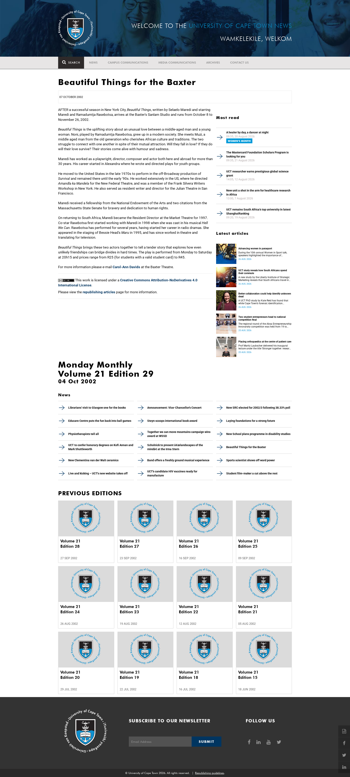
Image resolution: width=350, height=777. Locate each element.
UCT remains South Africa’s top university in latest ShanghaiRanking (258, 211)
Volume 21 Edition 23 (130, 609)
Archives (213, 62)
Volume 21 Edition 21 (248, 609)
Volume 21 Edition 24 (70, 609)
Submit (206, 742)
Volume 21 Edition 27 (130, 544)
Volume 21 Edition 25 (248, 544)
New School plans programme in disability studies (258, 434)
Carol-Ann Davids (126, 267)
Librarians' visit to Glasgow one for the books (97, 407)
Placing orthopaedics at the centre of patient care (264, 341)
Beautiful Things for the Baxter (246, 447)
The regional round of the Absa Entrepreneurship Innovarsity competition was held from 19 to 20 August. (264, 325)
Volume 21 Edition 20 (70, 675)
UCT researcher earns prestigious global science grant (257, 173)
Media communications (177, 62)
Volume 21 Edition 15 (248, 675)
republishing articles (99, 292)
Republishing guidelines (209, 773)
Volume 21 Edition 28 (70, 544)
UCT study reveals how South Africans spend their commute (262, 272)
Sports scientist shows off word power (250, 460)
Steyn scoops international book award (172, 420)
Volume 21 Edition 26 (189, 544)
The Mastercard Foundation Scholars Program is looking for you (257, 154)
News (93, 62)
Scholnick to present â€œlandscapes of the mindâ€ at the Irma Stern (175, 447)
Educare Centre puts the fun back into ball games (99, 420)
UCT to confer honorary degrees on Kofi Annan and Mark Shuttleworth (100, 447)
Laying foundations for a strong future (250, 420)
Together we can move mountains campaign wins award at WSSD (178, 434)
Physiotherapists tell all (83, 434)
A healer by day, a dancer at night (247, 132)
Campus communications (128, 62)
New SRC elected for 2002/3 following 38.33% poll (258, 407)
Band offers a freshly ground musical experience (178, 460)
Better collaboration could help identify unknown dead (264, 295)
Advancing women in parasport (255, 248)
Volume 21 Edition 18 (189, 675)
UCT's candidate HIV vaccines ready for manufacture (172, 473)
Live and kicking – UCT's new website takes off (98, 473)
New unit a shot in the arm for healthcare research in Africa (258, 192)
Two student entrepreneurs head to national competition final (262, 318)
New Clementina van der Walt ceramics (93, 460)
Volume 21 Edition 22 (189, 609)
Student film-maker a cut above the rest (251, 473)
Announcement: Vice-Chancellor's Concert (174, 407)
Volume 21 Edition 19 (130, 675)
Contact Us (239, 62)
